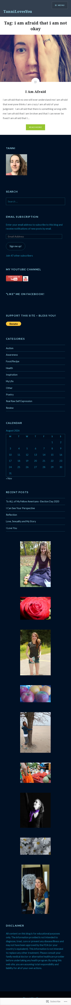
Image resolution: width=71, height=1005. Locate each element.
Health (9, 368)
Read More (35, 127)
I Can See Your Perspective (20, 508)
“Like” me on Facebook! (25, 293)
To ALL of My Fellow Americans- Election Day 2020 (32, 501)
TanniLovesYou (17, 11)
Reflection (11, 514)
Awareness (12, 354)
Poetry (10, 394)
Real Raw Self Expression (19, 401)
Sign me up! (16, 246)
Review (10, 407)
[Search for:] (35, 201)
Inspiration (12, 374)
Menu (61, 5)
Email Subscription (22, 216)
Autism (9, 348)
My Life (10, 381)
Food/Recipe (12, 361)
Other (9, 388)
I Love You (11, 528)
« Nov (9, 478)
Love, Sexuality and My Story (21, 521)
